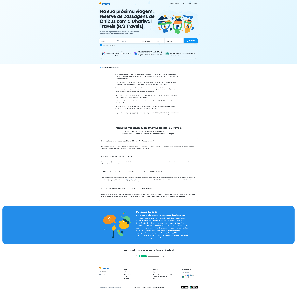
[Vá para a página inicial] (104, 3)
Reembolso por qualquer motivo (131, 179)
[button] (118, 41)
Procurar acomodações (109, 45)
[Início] (100, 67)
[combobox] (108, 41)
